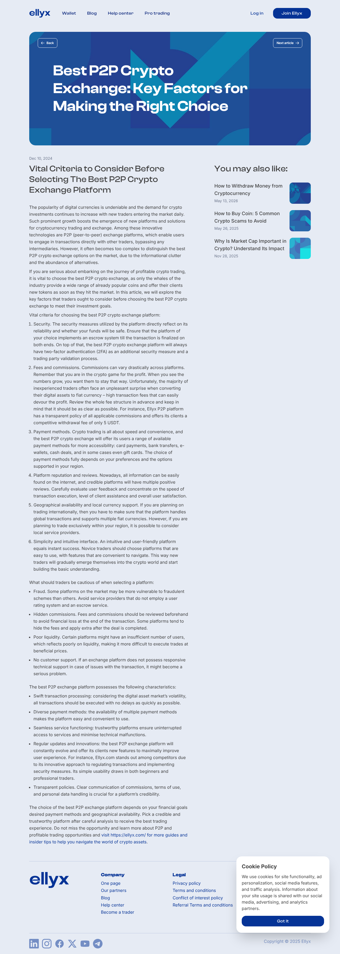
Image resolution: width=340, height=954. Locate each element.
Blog (92, 13)
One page (111, 883)
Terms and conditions (194, 890)
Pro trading (157, 13)
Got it (283, 921)
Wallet (69, 13)
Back (50, 43)
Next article (285, 43)
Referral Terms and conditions (203, 905)
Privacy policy (187, 883)
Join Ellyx (292, 13)
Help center (121, 13)
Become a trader (117, 912)
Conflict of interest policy (198, 897)
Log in (257, 13)
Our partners (113, 890)
